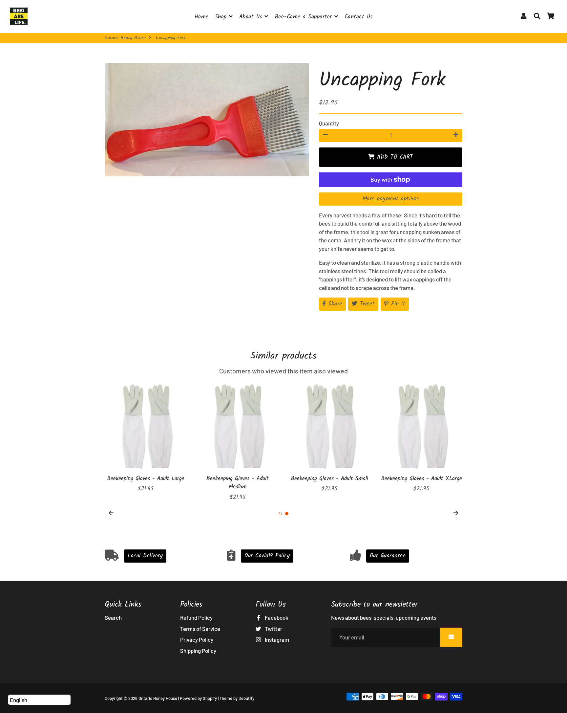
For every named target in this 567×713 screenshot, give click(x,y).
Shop (222, 16)
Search (113, 617)
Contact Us (359, 16)
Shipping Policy (198, 650)
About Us (252, 16)
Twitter (273, 628)
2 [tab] (286, 513)
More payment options (391, 198)
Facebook (276, 617)
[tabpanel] (146, 437)
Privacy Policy (196, 639)
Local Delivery (145, 555)
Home (202, 16)
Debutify (246, 698)
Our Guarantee (388, 555)
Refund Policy (196, 617)
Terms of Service (200, 628)
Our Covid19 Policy (267, 555)
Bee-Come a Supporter (305, 16)
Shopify (210, 698)
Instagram (276, 639)
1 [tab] (280, 513)
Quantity (329, 123)
